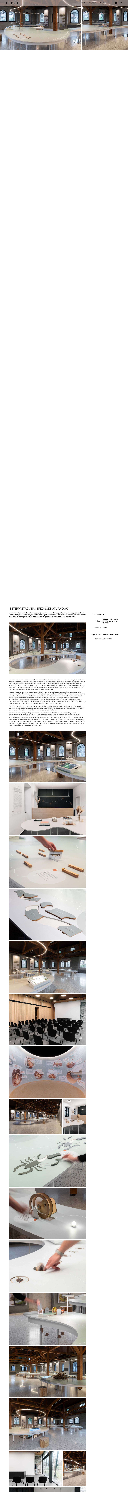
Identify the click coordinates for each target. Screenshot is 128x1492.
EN (121, 3)
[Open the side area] (116, 3)
